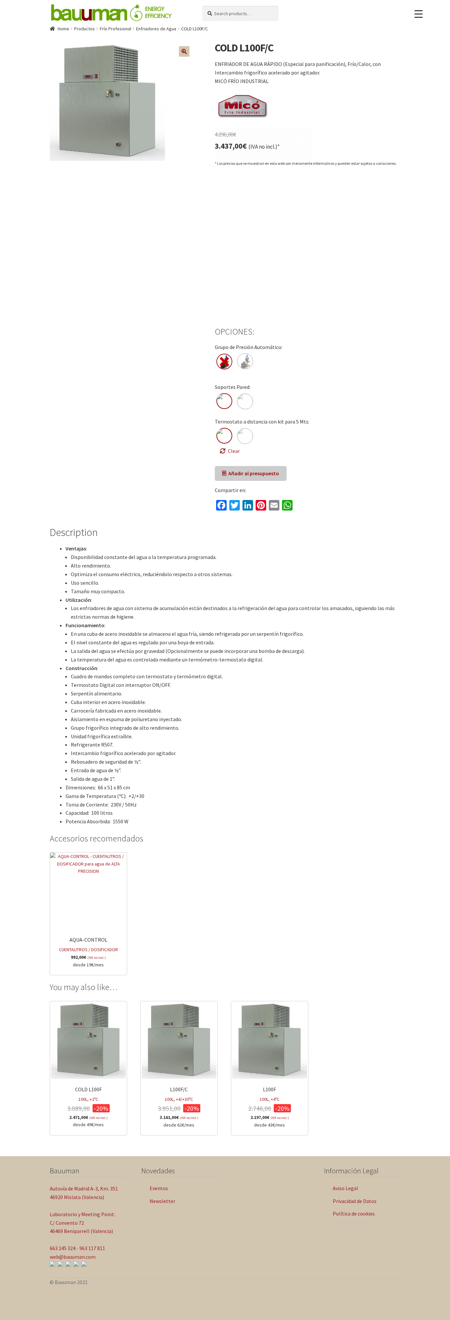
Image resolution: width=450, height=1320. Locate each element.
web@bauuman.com (73, 1256)
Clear (234, 451)
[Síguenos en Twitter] (76, 1264)
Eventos (159, 1188)
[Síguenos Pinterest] (84, 1264)
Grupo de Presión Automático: (248, 347)
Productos (84, 29)
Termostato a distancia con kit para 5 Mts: (262, 421)
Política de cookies (354, 1213)
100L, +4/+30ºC (179, 1107)
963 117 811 (92, 1248)
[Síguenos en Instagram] (52, 1264)
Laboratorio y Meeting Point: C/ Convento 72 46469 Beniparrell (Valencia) (82, 1223)
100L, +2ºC (88, 1107)
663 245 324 (62, 1248)
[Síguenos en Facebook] (60, 1264)
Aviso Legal (345, 1188)
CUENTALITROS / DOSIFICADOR (88, 951)
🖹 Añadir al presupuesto (250, 473)
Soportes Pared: (232, 387)
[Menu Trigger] (418, 14)
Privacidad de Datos (355, 1201)
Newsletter (162, 1201)
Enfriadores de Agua (156, 29)
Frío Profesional (115, 29)
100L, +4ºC (269, 1107)
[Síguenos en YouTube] (68, 1264)
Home (63, 29)
